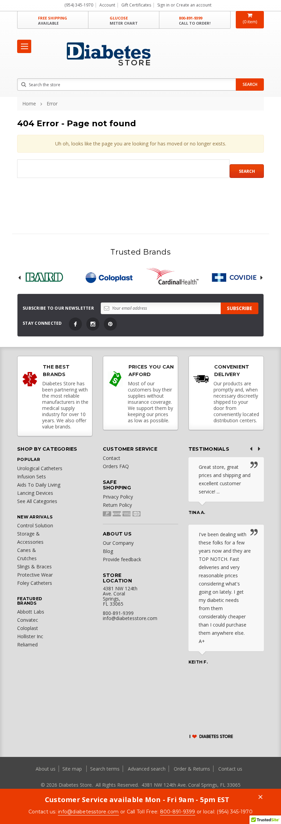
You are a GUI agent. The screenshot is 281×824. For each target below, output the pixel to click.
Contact (111, 458)
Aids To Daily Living (38, 484)
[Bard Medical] (44, 277)
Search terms (105, 768)
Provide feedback (122, 559)
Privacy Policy (118, 496)
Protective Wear (35, 574)
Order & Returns (192, 768)
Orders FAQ (116, 466)
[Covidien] (237, 277)
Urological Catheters (39, 468)
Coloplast (27, 628)
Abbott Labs (30, 611)
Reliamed (27, 644)
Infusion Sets (31, 476)
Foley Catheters (34, 583)
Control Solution (35, 525)
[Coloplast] (109, 277)
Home (29, 103)
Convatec (27, 620)
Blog (108, 551)
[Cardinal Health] (173, 277)
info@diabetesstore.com (88, 812)
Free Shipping (52, 20)
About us (46, 768)
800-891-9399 (194, 20)
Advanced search (147, 768)
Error (52, 103)
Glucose (124, 20)
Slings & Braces (34, 566)
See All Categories (37, 501)
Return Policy (117, 505)
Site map (72, 768)
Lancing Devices (35, 493)
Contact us (230, 768)
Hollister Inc (30, 636)
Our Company (118, 543)
